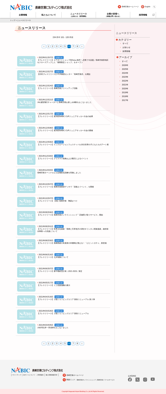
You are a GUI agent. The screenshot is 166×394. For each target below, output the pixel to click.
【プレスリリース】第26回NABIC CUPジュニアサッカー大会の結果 (65, 116)
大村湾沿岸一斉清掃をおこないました (52, 328)
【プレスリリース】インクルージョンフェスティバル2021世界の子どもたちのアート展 (73, 144)
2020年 (125, 89)
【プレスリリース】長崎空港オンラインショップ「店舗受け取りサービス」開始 (70, 215)
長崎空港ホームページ (130, 7)
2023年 (125, 77)
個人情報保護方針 (51, 375)
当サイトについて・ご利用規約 (33, 375)
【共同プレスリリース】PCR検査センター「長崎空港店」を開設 (63, 74)
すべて (125, 43)
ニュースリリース (78, 15)
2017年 (125, 100)
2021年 (125, 85)
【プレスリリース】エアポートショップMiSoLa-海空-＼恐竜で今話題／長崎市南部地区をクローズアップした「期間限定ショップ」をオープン (72, 61)
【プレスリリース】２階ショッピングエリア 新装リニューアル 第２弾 (66, 299)
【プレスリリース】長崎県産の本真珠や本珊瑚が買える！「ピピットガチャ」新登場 (72, 243)
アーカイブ (125, 57)
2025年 (125, 69)
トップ (12, 20)
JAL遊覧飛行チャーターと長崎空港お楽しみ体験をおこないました (64, 102)
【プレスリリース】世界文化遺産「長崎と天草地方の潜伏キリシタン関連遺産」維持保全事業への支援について (72, 230)
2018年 (125, 96)
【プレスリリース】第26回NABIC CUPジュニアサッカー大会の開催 (65, 130)
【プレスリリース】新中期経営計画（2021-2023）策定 (59, 271)
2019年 (125, 92)
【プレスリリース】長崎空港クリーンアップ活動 (57, 88)
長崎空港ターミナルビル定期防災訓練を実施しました (59, 173)
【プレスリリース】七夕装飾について (52, 257)
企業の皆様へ (113, 15)
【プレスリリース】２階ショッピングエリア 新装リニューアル (63, 313)
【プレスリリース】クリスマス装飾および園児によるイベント (62, 158)
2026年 (125, 65)
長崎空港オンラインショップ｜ (87, 380)
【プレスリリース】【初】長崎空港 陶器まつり (57, 201)
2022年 (125, 81)
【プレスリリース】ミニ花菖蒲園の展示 (53, 285)
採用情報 (143, 15)
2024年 (125, 73)
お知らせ (126, 47)
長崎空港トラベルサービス (106, 380)
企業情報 (23, 15)
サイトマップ (16, 375)
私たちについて (48, 15)
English (147, 7)
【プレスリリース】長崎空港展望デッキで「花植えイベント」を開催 (65, 187)
